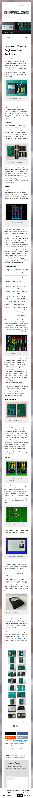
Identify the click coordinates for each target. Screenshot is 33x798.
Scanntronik (13, 74)
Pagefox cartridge (15, 108)
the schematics (18, 638)
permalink (13, 745)
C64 (20, 742)
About (11, 32)
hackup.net (10, 10)
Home (6, 32)
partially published (16, 177)
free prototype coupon (10, 435)
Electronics (24, 742)
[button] (10, 733)
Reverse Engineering (14, 743)
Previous (7, 37)
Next (27, 37)
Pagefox (6, 743)
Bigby (22, 743)
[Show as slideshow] (16, 722)
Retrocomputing (8, 742)
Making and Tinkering (21, 740)
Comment (11, 778)
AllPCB (18, 431)
